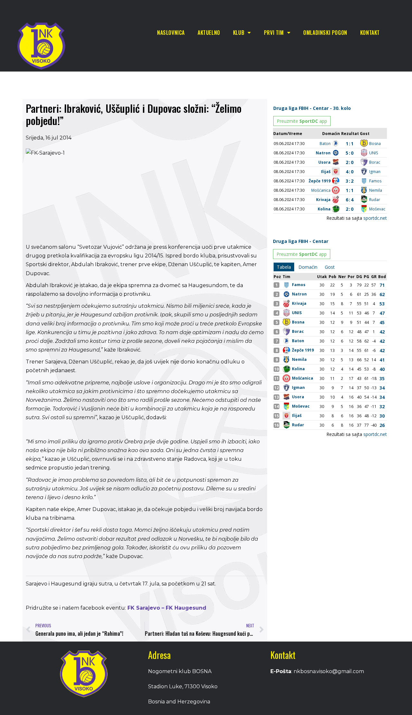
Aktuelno (209, 32)
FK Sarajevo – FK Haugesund (166, 608)
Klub (238, 32)
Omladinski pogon (325, 32)
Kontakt (370, 32)
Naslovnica (171, 32)
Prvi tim (274, 32)
